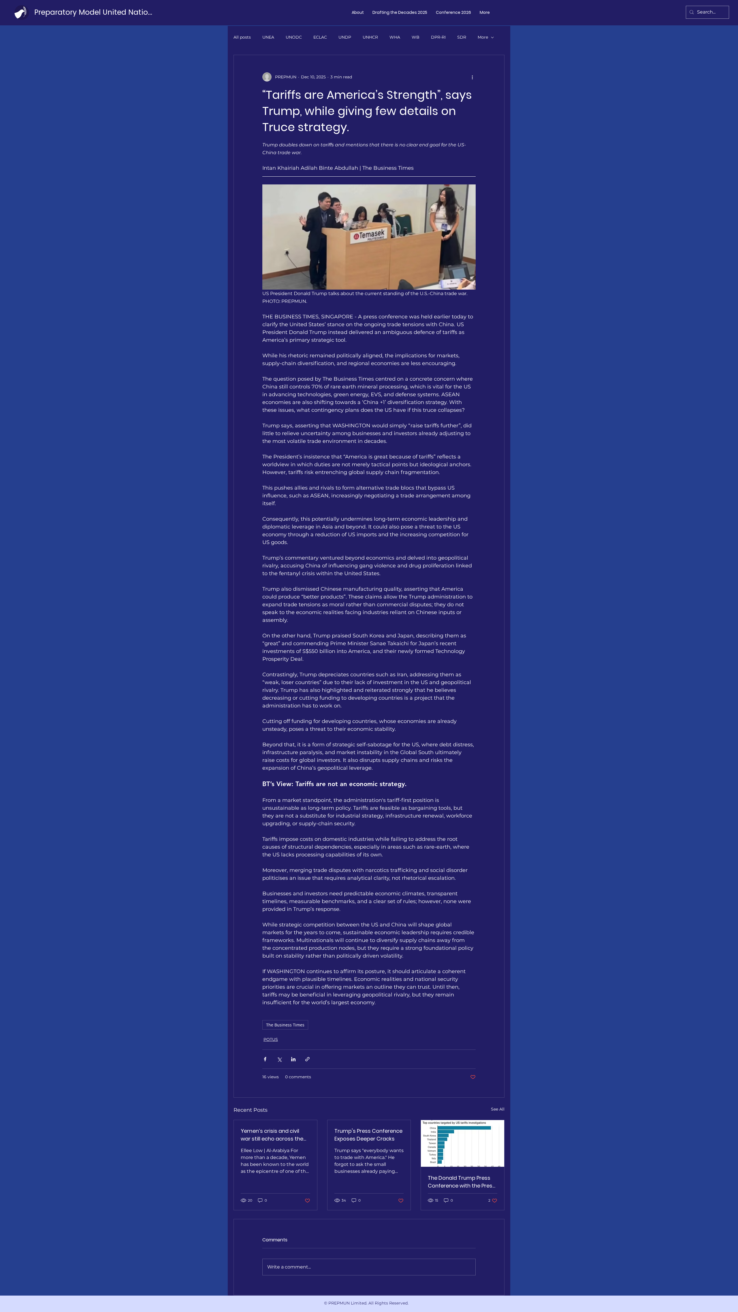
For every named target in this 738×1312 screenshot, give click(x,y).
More (483, 37)
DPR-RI (438, 37)
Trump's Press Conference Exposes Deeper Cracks (368, 1134)
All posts (242, 37)
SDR (461, 37)
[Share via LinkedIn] (293, 1059)
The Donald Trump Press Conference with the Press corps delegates (461, 1182)
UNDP (344, 37)
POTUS (270, 1039)
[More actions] (472, 76)
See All (497, 1109)
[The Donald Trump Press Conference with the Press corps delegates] (462, 1143)
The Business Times (285, 1025)
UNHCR (370, 37)
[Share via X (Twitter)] (279, 1059)
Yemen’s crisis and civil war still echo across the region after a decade (272, 1135)
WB (415, 37)
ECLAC (320, 37)
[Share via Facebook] (265, 1059)
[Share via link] (307, 1059)
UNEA (268, 37)
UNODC (294, 37)
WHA (394, 37)
